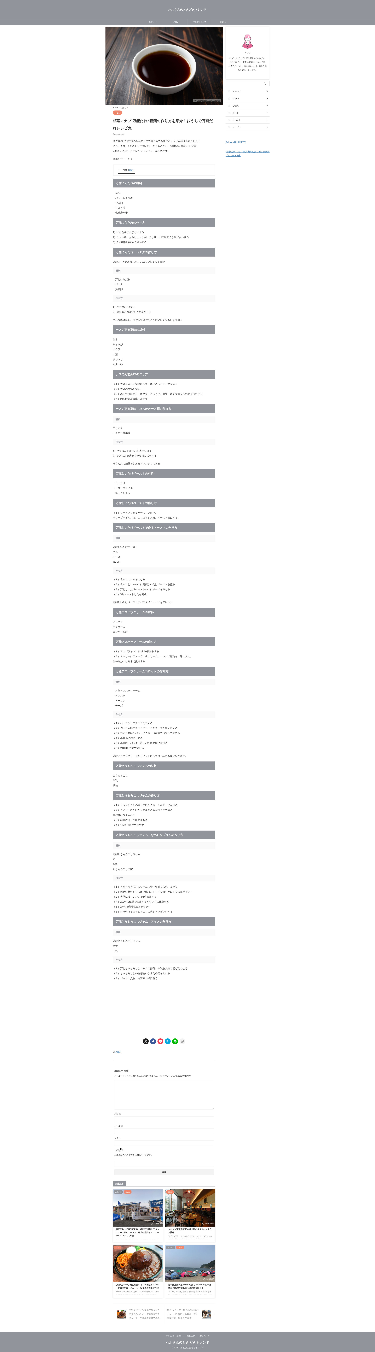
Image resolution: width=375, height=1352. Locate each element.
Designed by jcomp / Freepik (208, 101)
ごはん (176, 22)
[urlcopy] (182, 1041)
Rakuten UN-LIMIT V (236, 142)
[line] (175, 1041)
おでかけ (152, 22)
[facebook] (153, 1041)
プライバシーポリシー (175, 1336)
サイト (117, 1138)
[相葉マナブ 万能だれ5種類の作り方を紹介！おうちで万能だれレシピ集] (168, 1041)
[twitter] (146, 1041)
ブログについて (199, 22)
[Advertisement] (137, 1009)
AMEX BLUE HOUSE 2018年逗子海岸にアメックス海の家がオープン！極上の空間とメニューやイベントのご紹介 (137, 1232)
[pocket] (160, 1041)
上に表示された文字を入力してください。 (133, 1155)
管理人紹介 (191, 1336)
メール (118, 1126)
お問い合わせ (203, 1336)
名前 (117, 1114)
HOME (223, 22)
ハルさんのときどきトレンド (187, 9)
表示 (131, 170)
